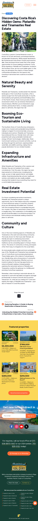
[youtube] (21, 426)
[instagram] (16, 426)
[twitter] (26, 426)
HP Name (2, 401)
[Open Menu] (34, 4)
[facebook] (11, 426)
